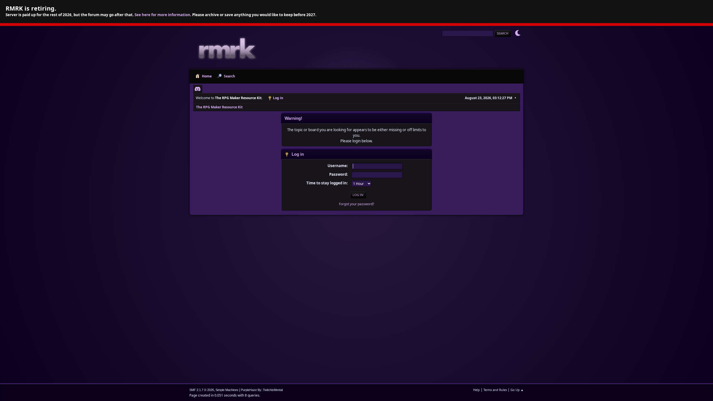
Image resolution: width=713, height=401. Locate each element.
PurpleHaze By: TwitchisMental (262, 390)
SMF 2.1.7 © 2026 (201, 390)
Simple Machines (227, 390)
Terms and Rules (495, 390)
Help (476, 390)
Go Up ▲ (517, 390)
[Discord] (197, 88)
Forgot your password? (356, 204)
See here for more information (162, 14)
